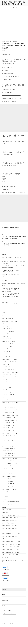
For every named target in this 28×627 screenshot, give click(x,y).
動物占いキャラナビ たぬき (8, 446)
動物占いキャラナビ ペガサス (9, 372)
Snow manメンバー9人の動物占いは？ (11, 288)
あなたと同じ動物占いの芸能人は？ (11, 289)
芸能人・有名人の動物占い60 (8, 520)
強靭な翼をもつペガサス (9, 374)
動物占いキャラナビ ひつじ (8, 489)
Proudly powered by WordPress (8, 623)
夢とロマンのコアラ (8, 471)
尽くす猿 (5, 397)
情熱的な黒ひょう (7, 427)
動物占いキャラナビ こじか (8, 359)
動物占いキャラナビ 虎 (7, 323)
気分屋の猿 (6, 399)
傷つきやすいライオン (8, 437)
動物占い (4, 512)
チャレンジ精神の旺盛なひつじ (10, 501)
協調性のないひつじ (8, 493)
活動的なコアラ (7, 473)
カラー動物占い (5, 509)
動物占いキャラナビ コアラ (15, 227)
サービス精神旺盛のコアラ (9, 463)
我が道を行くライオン (8, 443)
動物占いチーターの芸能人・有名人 (10, 538)
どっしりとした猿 (7, 387)
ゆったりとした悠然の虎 (9, 331)
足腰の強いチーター (8, 412)
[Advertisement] (14, 24)
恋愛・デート (5, 316)
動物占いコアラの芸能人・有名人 (9, 549)
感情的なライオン (7, 440)
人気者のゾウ (6, 478)
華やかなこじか (7, 366)
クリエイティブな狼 (8, 346)
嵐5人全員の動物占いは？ (8, 291)
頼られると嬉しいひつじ (9, 504)
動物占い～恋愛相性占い (8, 610)
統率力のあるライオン (8, 435)
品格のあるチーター (8, 404)
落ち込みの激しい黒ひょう (9, 420)
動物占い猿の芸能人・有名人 (8, 536)
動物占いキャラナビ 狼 (7, 341)
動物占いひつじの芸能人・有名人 (9, 552)
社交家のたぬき (7, 450)
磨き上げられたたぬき (8, 453)
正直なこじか (6, 364)
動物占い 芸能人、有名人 (8, 523)
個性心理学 (4, 507)
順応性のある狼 (7, 356)
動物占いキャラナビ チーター (9, 402)
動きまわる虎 (6, 338)
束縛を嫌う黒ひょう (8, 430)
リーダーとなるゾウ (8, 483)
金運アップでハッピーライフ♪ (9, 613)
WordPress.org (5, 605)
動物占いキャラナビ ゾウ (8, 476)
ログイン (4, 597)
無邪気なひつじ (7, 491)
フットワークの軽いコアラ (9, 465)
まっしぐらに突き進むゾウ (9, 481)
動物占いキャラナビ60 (13, 41)
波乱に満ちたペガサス (8, 381)
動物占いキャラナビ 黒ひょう (9, 415)
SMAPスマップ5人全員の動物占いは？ (11, 293)
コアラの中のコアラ (8, 460)
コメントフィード (6, 603)
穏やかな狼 (6, 351)
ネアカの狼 (6, 348)
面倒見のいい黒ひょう (8, 417)
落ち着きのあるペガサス (9, 376)
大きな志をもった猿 (8, 394)
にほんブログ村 (5, 569)
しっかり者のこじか (8, 369)
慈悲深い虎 (6, 336)
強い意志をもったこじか (9, 361)
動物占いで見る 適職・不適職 (9, 517)
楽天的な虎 (6, 326)
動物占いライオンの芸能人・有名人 (10, 544)
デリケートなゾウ (7, 486)
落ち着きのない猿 (7, 392)
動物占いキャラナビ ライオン (9, 433)
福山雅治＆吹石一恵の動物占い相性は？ (12, 296)
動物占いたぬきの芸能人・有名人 (9, 546)
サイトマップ (5, 302)
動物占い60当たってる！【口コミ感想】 (11, 515)
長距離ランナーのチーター (9, 409)
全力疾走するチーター (8, 407)
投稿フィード (5, 600)
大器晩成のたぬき (7, 455)
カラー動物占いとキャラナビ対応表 (10, 303)
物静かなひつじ (7, 499)
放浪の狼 (5, 353)
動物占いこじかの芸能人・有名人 (9, 531)
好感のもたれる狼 (7, 343)
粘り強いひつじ (7, 496)
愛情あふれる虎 (7, 328)
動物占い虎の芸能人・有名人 (8, 525)
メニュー (15, 7)
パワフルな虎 (6, 333)
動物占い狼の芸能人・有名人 (8, 528)
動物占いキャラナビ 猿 (7, 385)
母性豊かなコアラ (7, 227)
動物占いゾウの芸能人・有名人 (9, 554)
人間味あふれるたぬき (8, 448)
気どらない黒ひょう (8, 422)
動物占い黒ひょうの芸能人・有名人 (10, 541)
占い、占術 (4, 557)
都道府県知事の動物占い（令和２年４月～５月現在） (13, 560)
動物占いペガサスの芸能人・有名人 (10, 533)
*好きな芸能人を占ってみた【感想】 (10, 321)
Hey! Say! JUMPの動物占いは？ (10, 294)
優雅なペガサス (7, 379)
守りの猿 (5, 389)
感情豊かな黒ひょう (8, 425)
